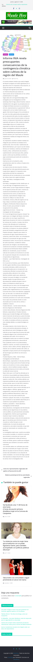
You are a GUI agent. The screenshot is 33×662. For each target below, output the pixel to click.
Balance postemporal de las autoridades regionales (17, 476)
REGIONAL (11, 54)
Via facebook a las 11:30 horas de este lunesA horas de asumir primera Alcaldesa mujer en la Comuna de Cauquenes (15, 509)
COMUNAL (5, 54)
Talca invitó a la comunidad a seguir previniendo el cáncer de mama (16, 579)
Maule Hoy (15, 78)
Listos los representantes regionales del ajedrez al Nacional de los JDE (15, 470)
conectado (18, 596)
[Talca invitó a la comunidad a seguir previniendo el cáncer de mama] (16, 560)
